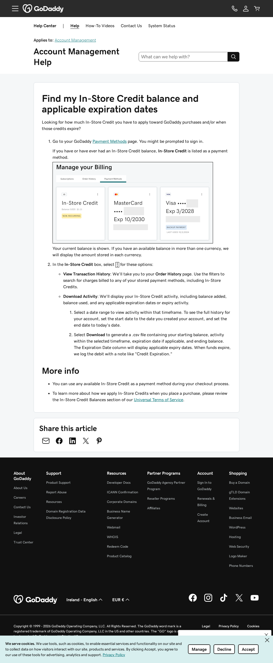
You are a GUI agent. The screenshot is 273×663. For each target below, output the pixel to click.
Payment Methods (110, 141)
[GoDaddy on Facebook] (193, 601)
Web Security (239, 546)
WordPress (237, 527)
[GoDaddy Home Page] (36, 599)
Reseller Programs (161, 498)
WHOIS (112, 537)
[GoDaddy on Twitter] (239, 601)
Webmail (113, 527)
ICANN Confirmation (122, 492)
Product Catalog (119, 556)
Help (74, 25)
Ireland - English (81, 599)
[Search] (233, 57)
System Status (161, 25)
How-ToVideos (100, 25)
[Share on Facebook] (59, 440)
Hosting (235, 537)
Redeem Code (117, 546)
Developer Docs (119, 482)
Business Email (240, 517)
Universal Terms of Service (158, 399)
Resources (54, 501)
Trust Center (23, 542)
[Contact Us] (235, 8)
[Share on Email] (46, 440)
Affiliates (153, 508)
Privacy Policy (229, 626)
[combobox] (183, 56)
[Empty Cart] (257, 8)
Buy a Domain (239, 482)
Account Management (75, 40)
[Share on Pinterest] (99, 440)
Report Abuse (56, 492)
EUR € (118, 599)
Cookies (253, 626)
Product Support (58, 482)
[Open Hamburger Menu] (13, 8)
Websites (236, 508)
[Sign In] (246, 8)
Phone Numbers (241, 565)
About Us (20, 488)
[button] (266, 635)
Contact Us (131, 25)
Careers (20, 497)
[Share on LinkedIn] (72, 440)
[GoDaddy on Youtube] (254, 601)
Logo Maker (238, 556)
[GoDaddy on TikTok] (223, 601)
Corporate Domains (122, 501)
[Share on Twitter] (86, 440)
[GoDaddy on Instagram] (208, 601)
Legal (18, 532)
